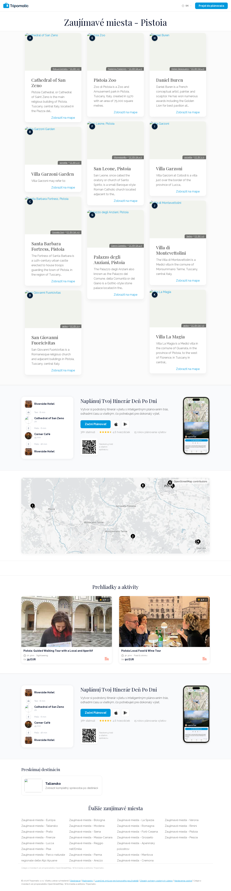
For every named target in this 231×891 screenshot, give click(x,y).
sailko (65, 326)
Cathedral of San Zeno (48, 82)
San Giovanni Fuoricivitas (44, 340)
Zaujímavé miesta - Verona (182, 820)
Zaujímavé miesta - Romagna (135, 826)
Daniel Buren (169, 80)
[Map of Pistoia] (115, 516)
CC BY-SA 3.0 (73, 232)
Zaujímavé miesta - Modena (86, 826)
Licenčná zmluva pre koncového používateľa (116, 880)
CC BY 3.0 (75, 69)
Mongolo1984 (120, 157)
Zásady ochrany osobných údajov (156, 880)
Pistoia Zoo (105, 80)
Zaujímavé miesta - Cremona (135, 860)
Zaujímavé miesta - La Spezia (135, 820)
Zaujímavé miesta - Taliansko (39, 826)
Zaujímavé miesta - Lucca (37, 843)
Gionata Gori (58, 232)
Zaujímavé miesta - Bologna (87, 820)
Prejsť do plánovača (211, 5)
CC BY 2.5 (75, 326)
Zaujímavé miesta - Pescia (181, 837)
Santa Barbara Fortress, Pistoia (47, 246)
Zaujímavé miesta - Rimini (181, 826)
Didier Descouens (180, 69)
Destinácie (75, 880)
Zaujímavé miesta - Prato (37, 831)
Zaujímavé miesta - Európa (38, 820)
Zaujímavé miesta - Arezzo (86, 860)
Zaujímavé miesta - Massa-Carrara (90, 837)
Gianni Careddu (119, 245)
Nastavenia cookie (183, 880)
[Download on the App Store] (116, 424)
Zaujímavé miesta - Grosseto (135, 837)
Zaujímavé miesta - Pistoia (181, 831)
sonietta (63, 162)
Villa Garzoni (169, 168)
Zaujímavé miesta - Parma (85, 854)
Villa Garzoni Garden (52, 174)
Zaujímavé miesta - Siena (85, 831)
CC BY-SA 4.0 (135, 69)
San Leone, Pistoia (112, 168)
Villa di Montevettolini (171, 250)
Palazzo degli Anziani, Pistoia (109, 259)
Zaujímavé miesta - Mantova (135, 854)
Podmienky (87, 880)
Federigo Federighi (117, 69)
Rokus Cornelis (60, 69)
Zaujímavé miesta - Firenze (38, 837)
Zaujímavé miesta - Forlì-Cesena (137, 831)
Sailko (189, 236)
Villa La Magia (170, 336)
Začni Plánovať (95, 424)
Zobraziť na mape (63, 117)
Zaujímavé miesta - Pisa (36, 849)
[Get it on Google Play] (125, 424)
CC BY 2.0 (75, 162)
